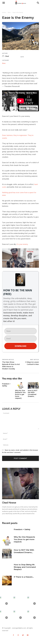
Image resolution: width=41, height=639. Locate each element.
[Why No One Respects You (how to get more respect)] (20, 385)
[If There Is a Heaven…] (7, 580)
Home (4, 12)
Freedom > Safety (6, 385)
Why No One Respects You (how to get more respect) (20, 394)
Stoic (9, 12)
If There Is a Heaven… (24, 577)
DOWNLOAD (20, 346)
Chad (7, 56)
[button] (38, 3)
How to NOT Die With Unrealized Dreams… (32, 393)
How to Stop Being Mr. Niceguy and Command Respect (25, 567)
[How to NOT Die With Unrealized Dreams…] (33, 385)
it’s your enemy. (22, 244)
